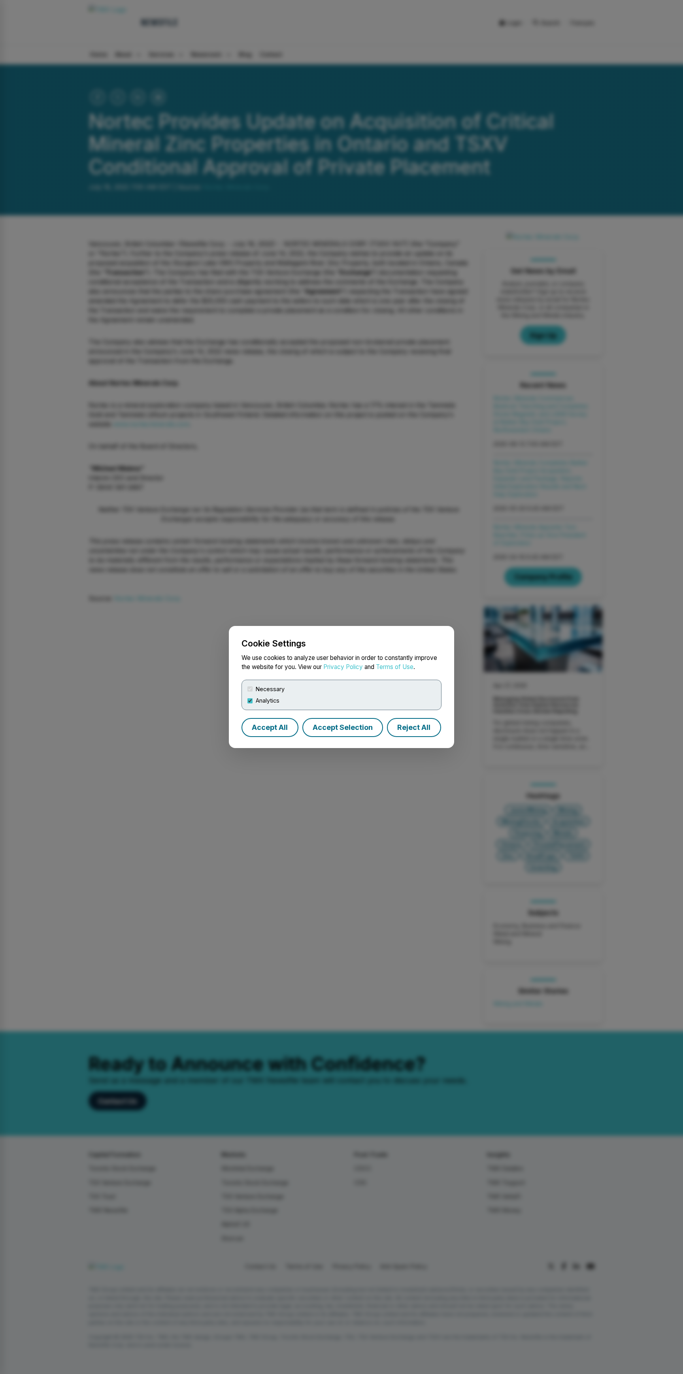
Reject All (413, 727)
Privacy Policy (343, 667)
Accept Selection (343, 727)
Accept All (270, 727)
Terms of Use (394, 667)
